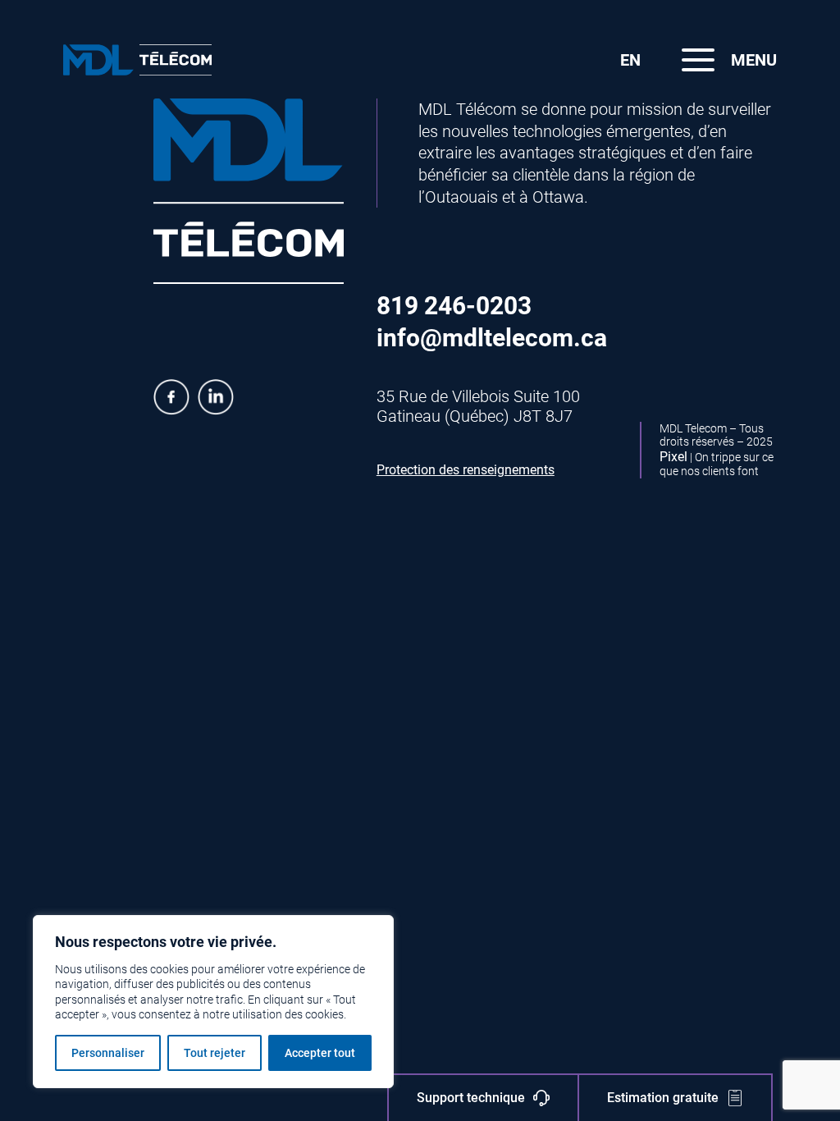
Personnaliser (107, 1052)
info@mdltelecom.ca (492, 337)
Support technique (471, 1097)
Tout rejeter (214, 1052)
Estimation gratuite (663, 1097)
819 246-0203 (454, 305)
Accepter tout (320, 1052)
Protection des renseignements (466, 470)
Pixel (673, 456)
